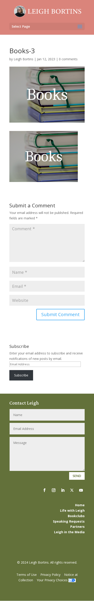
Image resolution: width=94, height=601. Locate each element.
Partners (77, 526)
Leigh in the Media (69, 532)
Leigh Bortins (23, 59)
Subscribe (21, 375)
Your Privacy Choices (52, 580)
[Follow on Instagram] (53, 490)
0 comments (68, 59)
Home (80, 505)
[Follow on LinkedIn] (62, 490)
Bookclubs (76, 516)
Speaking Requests (69, 521)
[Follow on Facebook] (44, 490)
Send (77, 475)
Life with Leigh (72, 510)
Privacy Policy (50, 574)
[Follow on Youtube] (81, 490)
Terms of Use (26, 574)
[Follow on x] (72, 490)
